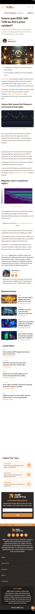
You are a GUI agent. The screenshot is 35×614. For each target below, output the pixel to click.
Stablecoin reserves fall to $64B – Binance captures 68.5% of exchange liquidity (16, 396)
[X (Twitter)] (12, 275)
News (19, 295)
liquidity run (20, 94)
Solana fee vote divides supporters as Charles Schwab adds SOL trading (25, 324)
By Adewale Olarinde (24, 327)
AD (32, 0)
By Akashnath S (22, 315)
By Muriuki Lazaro (8, 399)
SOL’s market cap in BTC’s (24, 223)
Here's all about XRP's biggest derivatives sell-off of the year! (25, 299)
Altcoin (20, 331)
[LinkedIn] (16, 275)
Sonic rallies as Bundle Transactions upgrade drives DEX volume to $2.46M (25, 336)
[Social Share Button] (33, 608)
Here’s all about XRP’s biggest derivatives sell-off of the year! (16, 353)
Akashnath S (12, 41)
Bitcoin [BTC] (12, 94)
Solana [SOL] (5, 79)
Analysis (20, 307)
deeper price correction (20, 173)
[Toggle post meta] (31, 40)
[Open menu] (2, 7)
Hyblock (19, 206)
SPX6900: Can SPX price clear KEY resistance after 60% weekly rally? (25, 311)
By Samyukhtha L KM (24, 303)
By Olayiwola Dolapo (24, 339)
